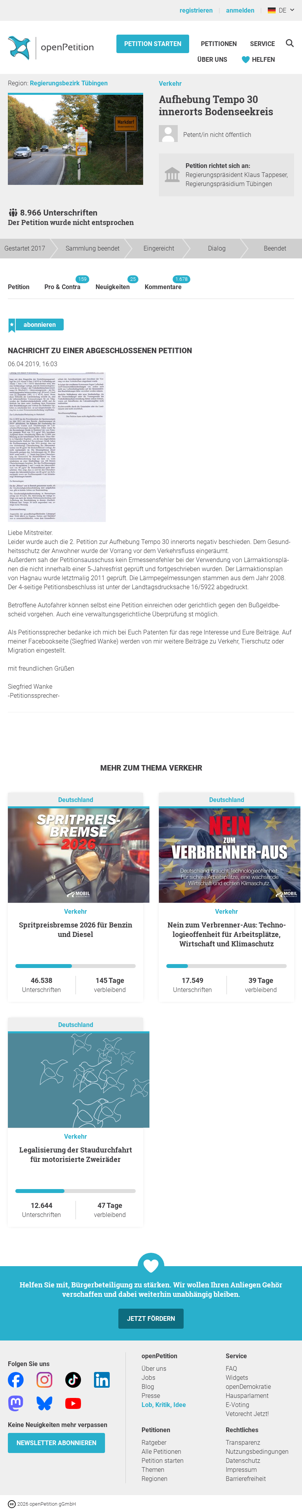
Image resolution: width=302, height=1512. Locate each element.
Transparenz (243, 1442)
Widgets (237, 1377)
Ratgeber (154, 1442)
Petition (18, 287)
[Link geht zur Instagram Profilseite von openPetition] (44, 1379)
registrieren (196, 10)
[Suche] (290, 43)
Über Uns (212, 59)
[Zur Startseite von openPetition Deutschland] (52, 48)
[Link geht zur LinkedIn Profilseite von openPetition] (102, 1379)
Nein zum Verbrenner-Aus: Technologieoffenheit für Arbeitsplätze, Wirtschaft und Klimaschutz (227, 934)
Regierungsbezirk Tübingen (69, 83)
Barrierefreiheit (246, 1478)
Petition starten (152, 44)
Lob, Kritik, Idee (164, 1405)
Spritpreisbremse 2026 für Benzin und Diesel (75, 929)
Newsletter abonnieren (56, 1443)
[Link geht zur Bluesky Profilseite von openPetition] (44, 1403)
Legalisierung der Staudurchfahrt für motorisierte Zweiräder (75, 1154)
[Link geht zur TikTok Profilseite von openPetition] (73, 1379)
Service (262, 44)
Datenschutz (243, 1460)
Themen (153, 1469)
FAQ (231, 1368)
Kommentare (163, 283)
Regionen (155, 1478)
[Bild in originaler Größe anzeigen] (57, 520)
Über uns (154, 1368)
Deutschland (75, 800)
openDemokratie (248, 1386)
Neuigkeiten (113, 283)
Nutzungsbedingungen (257, 1451)
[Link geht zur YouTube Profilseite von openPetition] (73, 1403)
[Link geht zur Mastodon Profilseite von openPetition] (16, 1403)
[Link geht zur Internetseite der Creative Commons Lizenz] (12, 1503)
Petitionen (219, 44)
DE (281, 10)
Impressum (241, 1469)
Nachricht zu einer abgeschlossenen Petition (100, 350)
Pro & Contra (62, 283)
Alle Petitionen (161, 1451)
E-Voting (237, 1405)
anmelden (240, 10)
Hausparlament (247, 1396)
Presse (151, 1396)
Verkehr (170, 83)
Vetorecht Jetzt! (247, 1414)
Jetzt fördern (151, 1318)
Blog (148, 1386)
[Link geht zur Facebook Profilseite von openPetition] (16, 1379)
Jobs (148, 1377)
